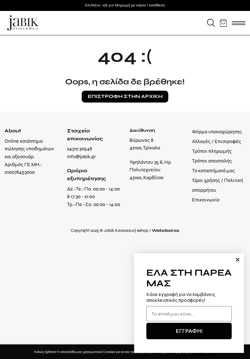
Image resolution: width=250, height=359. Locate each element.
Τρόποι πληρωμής (212, 151)
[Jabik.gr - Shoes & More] (23, 23)
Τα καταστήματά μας (213, 170)
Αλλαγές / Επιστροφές (216, 141)
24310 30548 (79, 149)
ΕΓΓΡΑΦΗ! (189, 330)
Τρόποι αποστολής (212, 161)
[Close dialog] (237, 259)
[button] (211, 23)
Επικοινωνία (206, 200)
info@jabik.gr (81, 156)
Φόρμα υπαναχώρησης (217, 131)
